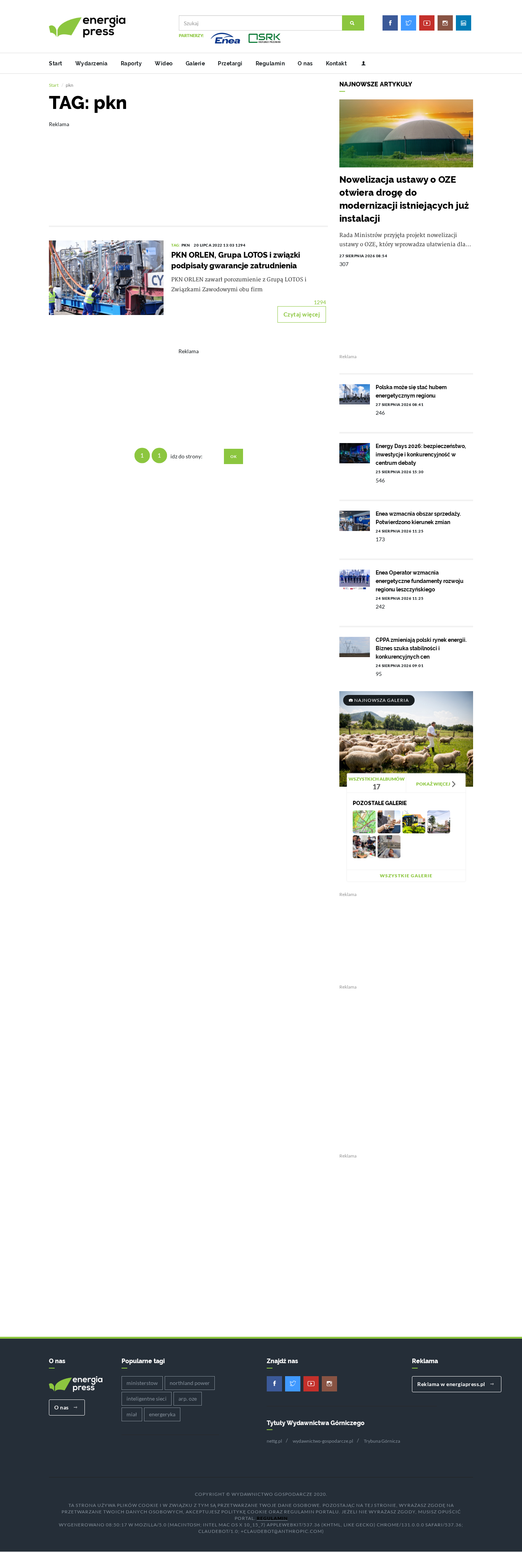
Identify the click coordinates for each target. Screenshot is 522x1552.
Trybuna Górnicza (382, 1441)
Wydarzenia (91, 63)
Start (55, 63)
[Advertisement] (188, 168)
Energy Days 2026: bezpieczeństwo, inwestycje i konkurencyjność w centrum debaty (421, 454)
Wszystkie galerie (406, 875)
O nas (305, 63)
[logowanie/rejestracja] (360, 63)
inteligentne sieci (146, 1398)
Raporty (131, 63)
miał (131, 1414)
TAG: (176, 245)
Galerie (195, 63)
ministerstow (142, 1383)
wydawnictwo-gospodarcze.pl (323, 1441)
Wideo (164, 63)
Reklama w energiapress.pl (451, 1384)
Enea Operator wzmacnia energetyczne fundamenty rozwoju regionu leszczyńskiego (420, 581)
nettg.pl (274, 1441)
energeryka (162, 1414)
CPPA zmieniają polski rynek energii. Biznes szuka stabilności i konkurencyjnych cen (421, 648)
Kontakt (336, 63)
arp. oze (187, 1398)
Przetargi (230, 63)
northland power (190, 1383)
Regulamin (270, 63)
